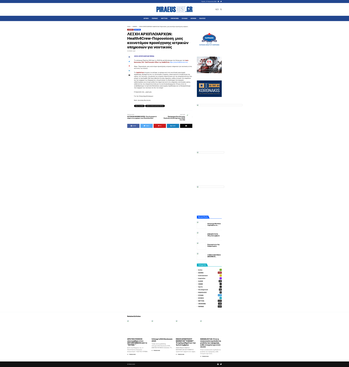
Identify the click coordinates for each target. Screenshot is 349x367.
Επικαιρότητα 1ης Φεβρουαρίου (213, 245)
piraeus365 (132, 354)
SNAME (209, 284)
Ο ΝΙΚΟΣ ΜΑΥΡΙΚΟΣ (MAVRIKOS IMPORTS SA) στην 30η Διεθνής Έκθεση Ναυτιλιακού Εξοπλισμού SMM (214, 255)
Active (209, 270)
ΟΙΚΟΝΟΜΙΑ (209, 303)
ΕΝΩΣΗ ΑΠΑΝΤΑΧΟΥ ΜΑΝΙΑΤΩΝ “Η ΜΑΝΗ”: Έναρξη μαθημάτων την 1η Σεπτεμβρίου (186, 342)
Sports (209, 287)
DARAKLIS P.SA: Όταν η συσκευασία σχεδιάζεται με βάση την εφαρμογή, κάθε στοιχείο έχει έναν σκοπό (210, 343)
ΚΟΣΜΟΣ (209, 298)
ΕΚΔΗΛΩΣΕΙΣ (209, 292)
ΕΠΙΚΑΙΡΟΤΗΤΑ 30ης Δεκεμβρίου (213, 235)
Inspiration (209, 278)
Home (128, 26)
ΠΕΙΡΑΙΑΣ (209, 306)
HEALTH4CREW (139, 106)
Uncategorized (209, 289)
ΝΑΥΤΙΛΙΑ (137, 29)
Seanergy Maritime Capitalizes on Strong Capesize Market (214, 224)
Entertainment (209, 275)
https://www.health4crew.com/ (179, 62)
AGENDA (135, 26)
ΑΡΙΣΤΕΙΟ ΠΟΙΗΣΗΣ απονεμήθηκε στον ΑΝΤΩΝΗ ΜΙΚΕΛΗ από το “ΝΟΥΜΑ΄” (137, 342)
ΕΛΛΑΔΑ (209, 295)
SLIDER (209, 281)
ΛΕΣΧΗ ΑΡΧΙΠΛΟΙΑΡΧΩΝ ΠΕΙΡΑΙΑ (155, 106)
